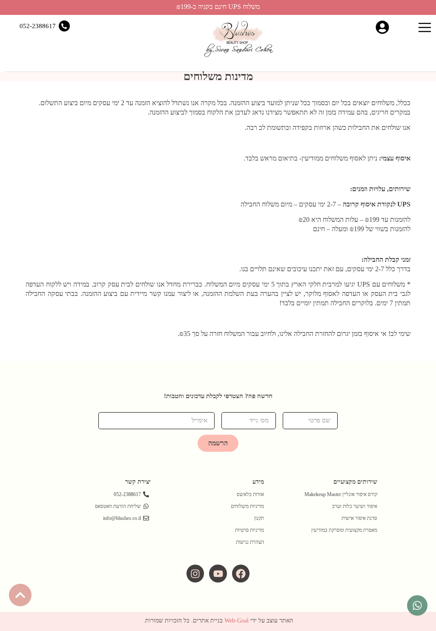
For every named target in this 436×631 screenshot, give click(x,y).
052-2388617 (38, 26)
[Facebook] (241, 573)
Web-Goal (236, 620)
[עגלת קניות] (403, 26)
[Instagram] (195, 573)
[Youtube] (218, 573)
